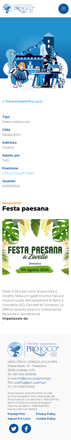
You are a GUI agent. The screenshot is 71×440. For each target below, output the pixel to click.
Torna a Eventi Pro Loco (23, 101)
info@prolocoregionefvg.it (34, 378)
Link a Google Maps (18, 173)
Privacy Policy (45, 414)
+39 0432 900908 (24, 374)
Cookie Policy (45, 418)
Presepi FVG (16, 414)
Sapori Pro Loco (19, 418)
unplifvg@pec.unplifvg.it (30, 382)
